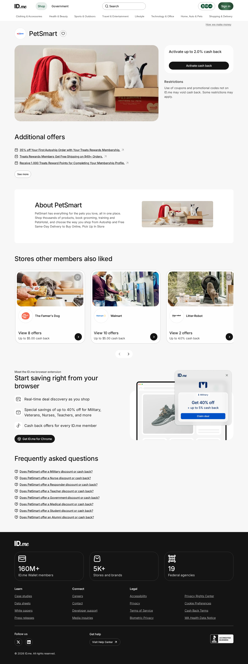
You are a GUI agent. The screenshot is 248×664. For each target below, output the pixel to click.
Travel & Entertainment (115, 16)
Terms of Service (141, 610)
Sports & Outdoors (84, 16)
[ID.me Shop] (23, 6)
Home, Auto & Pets (191, 16)
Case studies (23, 596)
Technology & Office (162, 16)
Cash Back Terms (196, 610)
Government (60, 6)
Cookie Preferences (198, 603)
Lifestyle (139, 16)
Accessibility (138, 596)
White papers (23, 610)
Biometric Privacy (142, 618)
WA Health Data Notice (200, 618)
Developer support (84, 610)
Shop (41, 6)
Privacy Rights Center (199, 596)
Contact (77, 603)
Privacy (135, 603)
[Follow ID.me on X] (18, 642)
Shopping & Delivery (220, 16)
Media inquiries (82, 618)
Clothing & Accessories (29, 16)
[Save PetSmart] (63, 33)
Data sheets (23, 603)
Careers (77, 596)
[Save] (77, 277)
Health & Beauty (58, 16)
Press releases (24, 618)
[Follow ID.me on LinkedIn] (29, 642)
